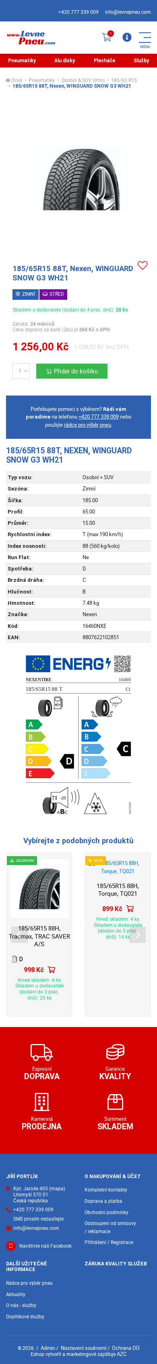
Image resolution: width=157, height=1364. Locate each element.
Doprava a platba (103, 1201)
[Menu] (127, 37)
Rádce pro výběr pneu (29, 1283)
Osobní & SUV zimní (83, 81)
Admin (48, 1347)
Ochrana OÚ (125, 1347)
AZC (121, 1354)
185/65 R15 (124, 81)
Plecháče (104, 60)
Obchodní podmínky (106, 1212)
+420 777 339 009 (78, 11)
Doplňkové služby (25, 1316)
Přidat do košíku (76, 371)
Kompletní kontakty (106, 1189)
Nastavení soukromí (83, 1347)
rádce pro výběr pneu (87, 424)
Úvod (16, 81)
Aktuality (15, 1294)
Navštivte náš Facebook (45, 1245)
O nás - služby (21, 1305)
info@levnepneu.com (128, 11)
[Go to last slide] (19, 934)
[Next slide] (137, 934)
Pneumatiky (22, 60)
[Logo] (30, 37)
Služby (141, 60)
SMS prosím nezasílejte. (39, 1219)
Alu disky (64, 60)
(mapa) (57, 1188)
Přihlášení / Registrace (109, 1242)
